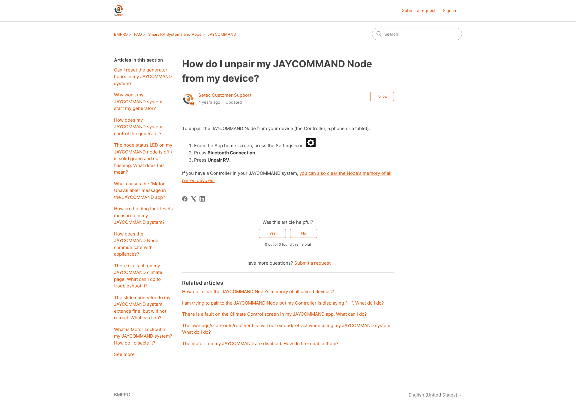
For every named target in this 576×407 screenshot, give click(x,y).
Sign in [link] (449, 10)
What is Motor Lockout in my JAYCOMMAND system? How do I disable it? (143, 336)
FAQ (138, 34)
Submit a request (419, 10)
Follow (382, 96)
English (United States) (433, 394)
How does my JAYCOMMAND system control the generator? (138, 126)
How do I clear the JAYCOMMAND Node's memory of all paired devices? (258, 291)
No (303, 233)
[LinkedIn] (202, 199)
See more (124, 354)
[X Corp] (193, 199)
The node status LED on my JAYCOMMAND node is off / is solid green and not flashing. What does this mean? (143, 158)
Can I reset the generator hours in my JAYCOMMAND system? (143, 76)
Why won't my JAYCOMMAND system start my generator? (138, 101)
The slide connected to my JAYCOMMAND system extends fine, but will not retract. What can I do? (142, 308)
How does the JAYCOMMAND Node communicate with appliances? (136, 244)
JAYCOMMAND (222, 34)
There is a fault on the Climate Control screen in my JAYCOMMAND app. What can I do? (274, 314)
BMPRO (121, 34)
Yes (272, 233)
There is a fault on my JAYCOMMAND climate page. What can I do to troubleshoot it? (138, 276)
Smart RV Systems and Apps (174, 34)
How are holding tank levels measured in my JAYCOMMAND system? (143, 215)
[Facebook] (185, 199)
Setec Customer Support (224, 95)
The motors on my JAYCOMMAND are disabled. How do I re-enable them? (260, 343)
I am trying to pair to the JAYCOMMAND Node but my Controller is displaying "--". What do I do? (283, 303)
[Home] (118, 10)
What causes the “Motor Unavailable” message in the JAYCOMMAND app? (140, 190)
